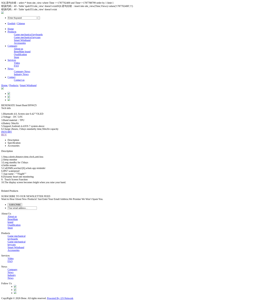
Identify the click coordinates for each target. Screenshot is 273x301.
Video (17, 63)
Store (16, 57)
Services (12, 60)
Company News (22, 71)
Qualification (20, 54)
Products (12, 31)
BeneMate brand (22, 51)
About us (18, 48)
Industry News (21, 74)
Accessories (20, 43)
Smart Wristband (22, 40)
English (11, 23)
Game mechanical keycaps (27, 37)
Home (11, 28)
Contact (11, 77)
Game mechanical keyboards (28, 34)
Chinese (21, 23)
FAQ (16, 65)
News (10, 68)
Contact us (19, 80)
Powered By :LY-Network (60, 298)
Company (12, 46)
